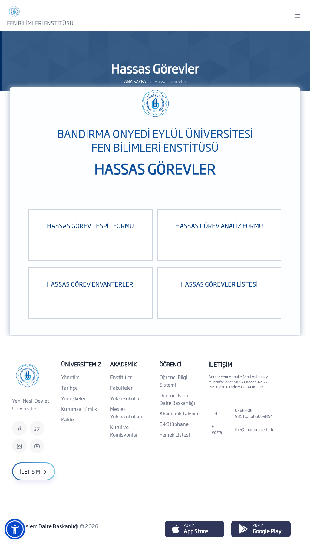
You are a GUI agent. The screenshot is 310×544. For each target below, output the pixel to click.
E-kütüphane (174, 424)
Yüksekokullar (125, 398)
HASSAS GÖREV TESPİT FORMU (90, 225)
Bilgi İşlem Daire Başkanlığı (46, 526)
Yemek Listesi (175, 434)
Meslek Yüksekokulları (126, 412)
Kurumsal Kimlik (79, 408)
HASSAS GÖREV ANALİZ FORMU (219, 225)
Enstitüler (121, 377)
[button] (15, 529)
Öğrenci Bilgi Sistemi (173, 380)
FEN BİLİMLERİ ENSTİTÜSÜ (40, 23)
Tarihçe (69, 387)
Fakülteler (121, 387)
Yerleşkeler (73, 398)
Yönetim (70, 377)
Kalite (67, 419)
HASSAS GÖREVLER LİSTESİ (219, 283)
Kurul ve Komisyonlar (124, 430)
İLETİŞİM (220, 364)
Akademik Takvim (179, 413)
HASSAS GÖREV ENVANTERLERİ (90, 283)
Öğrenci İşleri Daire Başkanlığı (177, 399)
